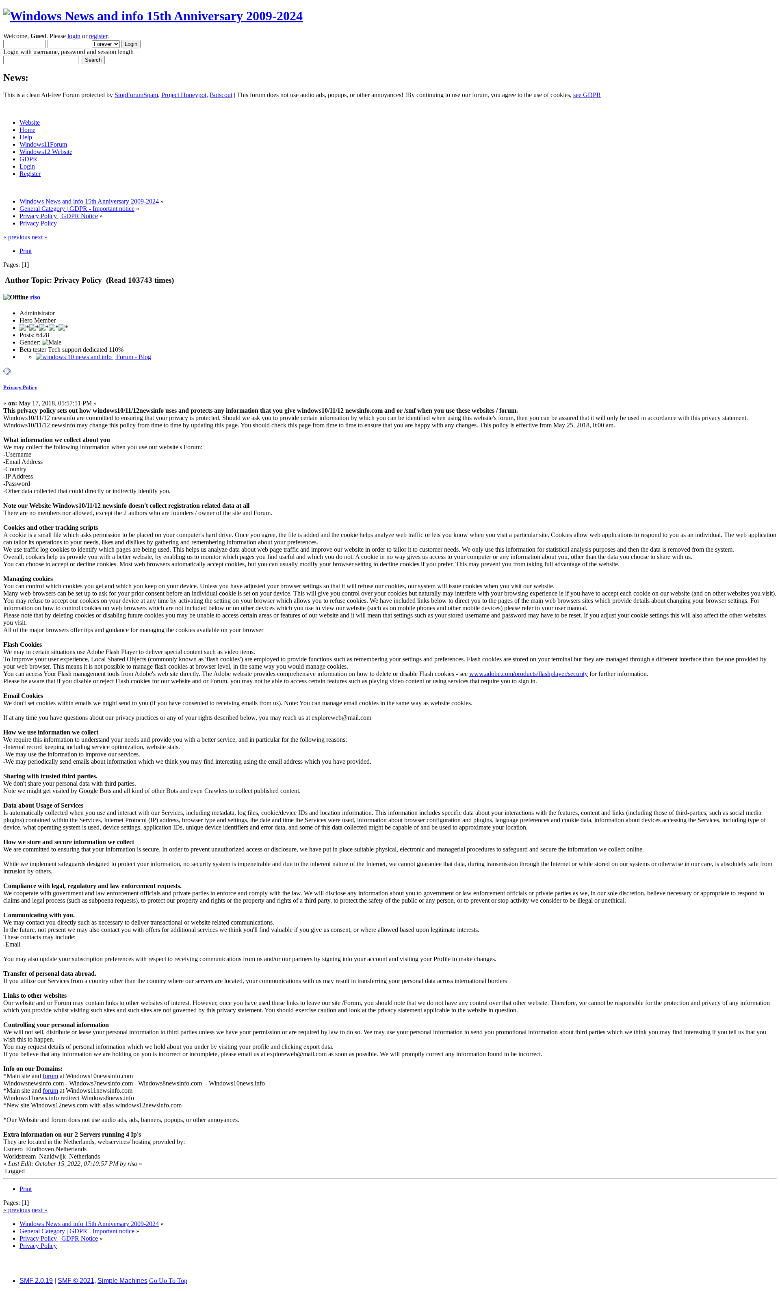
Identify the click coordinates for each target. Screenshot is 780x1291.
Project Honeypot (183, 94)
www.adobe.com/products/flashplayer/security (528, 673)
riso (35, 297)
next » (40, 237)
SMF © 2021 (76, 1280)
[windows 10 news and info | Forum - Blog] (93, 356)
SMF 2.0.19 (36, 1280)
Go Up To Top (168, 1280)
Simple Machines (122, 1280)
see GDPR (587, 94)
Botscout (221, 94)
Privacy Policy (20, 387)
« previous (16, 237)
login (73, 35)
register (98, 35)
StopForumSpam (136, 94)
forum (50, 1075)
